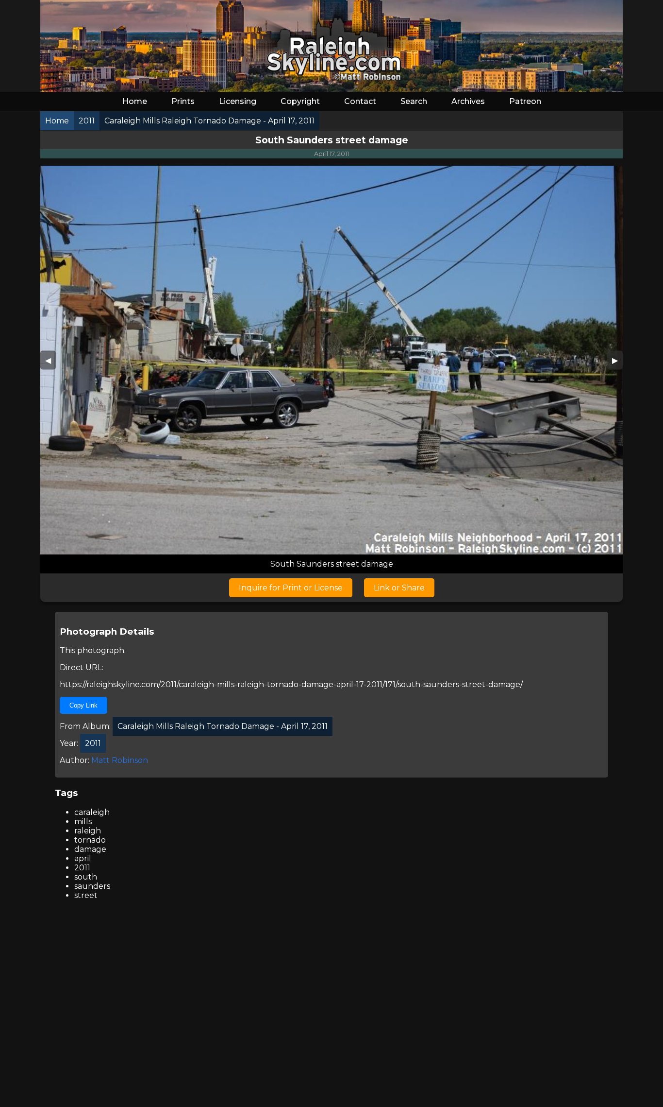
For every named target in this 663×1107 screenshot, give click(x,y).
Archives (468, 101)
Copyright (300, 101)
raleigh (87, 830)
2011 (82, 867)
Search (413, 101)
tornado (90, 840)
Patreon (525, 101)
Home (134, 101)
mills (83, 821)
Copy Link (83, 705)
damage (90, 849)
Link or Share (399, 587)
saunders (92, 886)
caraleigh (92, 812)
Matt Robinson (119, 760)
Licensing (237, 101)
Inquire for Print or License (291, 587)
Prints (183, 101)
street (86, 895)
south (85, 877)
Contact (360, 101)
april (82, 858)
